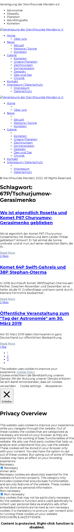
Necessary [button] (7, 464)
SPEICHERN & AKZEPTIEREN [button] (20, 517)
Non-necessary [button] (10, 491)
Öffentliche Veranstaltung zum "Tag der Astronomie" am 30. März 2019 (34, 318)
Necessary (11, 468)
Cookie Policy (26, 372)
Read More (7, 252)
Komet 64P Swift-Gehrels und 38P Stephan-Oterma (33, 270)
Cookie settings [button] (30, 386)
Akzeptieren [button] (53, 386)
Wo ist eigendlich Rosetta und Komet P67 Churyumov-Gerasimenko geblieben (33, 217)
